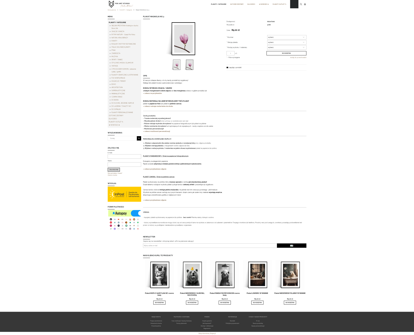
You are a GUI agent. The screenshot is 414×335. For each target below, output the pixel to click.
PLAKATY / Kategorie (117, 22)
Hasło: (110, 161)
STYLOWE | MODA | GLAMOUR (122, 63)
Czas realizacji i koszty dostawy (182, 321)
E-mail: (110, 153)
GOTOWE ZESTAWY (116, 115)
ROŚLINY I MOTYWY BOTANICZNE (123, 44)
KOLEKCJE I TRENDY (118, 81)
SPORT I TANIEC (117, 59)
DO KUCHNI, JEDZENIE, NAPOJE (122, 103)
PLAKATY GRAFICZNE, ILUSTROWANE (124, 75)
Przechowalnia (156, 326)
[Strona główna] (121, 4)
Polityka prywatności (232, 323)
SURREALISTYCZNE (118, 90)
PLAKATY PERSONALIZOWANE (122, 112)
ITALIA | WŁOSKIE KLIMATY (120, 47)
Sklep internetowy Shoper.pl (207, 333)
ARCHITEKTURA (117, 87)
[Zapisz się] (291, 245)
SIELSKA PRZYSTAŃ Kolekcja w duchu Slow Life (124, 27)
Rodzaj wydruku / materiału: (237, 47)
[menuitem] (218, 4)
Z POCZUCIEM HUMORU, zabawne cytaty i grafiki (123, 70)
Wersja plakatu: (232, 42)
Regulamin (207, 328)
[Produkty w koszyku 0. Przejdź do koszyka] (294, 4)
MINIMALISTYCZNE (118, 93)
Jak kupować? (207, 323)
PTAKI (113, 50)
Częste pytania (207, 321)
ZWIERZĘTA (115, 53)
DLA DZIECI (113, 119)
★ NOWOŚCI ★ (114, 125)
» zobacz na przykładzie (152, 93)
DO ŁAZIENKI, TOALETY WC (121, 106)
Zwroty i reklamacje (207, 326)
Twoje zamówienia (156, 321)
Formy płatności (181, 323)
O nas (258, 321)
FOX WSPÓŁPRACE (118, 78)
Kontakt (232, 321)
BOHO (113, 84)
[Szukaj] (139, 138)
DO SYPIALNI (115, 109)
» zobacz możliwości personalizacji (156, 131)
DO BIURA (114, 100)
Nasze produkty (258, 323)
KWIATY (114, 41)
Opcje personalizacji (257, 326)
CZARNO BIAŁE (116, 97)
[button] (234, 67)
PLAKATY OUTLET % (116, 122)
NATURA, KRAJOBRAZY (119, 38)
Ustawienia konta (156, 323)
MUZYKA (114, 56)
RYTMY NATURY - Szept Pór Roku (123, 34)
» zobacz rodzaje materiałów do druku (158, 106)
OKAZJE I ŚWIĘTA (117, 31)
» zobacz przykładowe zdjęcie (154, 169)
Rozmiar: (230, 37)
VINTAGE (114, 66)
